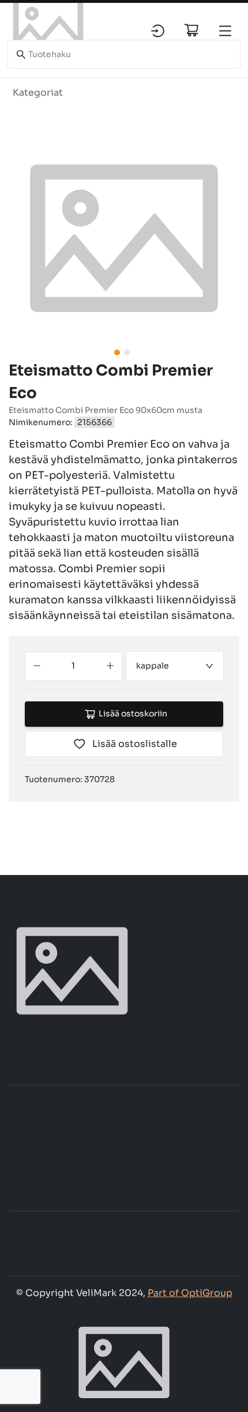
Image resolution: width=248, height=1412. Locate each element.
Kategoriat (38, 93)
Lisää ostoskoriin (133, 713)
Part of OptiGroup (190, 1293)
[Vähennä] (36, 666)
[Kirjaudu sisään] (157, 31)
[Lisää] (110, 666)
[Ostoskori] (191, 30)
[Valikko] (225, 31)
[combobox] (175, 666)
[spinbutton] (73, 666)
